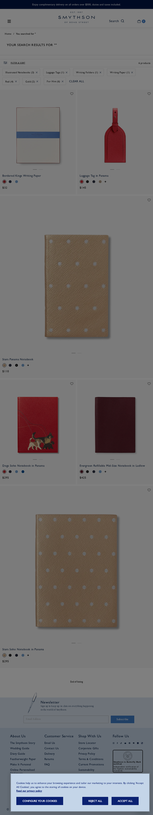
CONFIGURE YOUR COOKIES (40, 800)
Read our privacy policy (29, 790)
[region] (80, 792)
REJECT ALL (95, 800)
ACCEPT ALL (125, 800)
